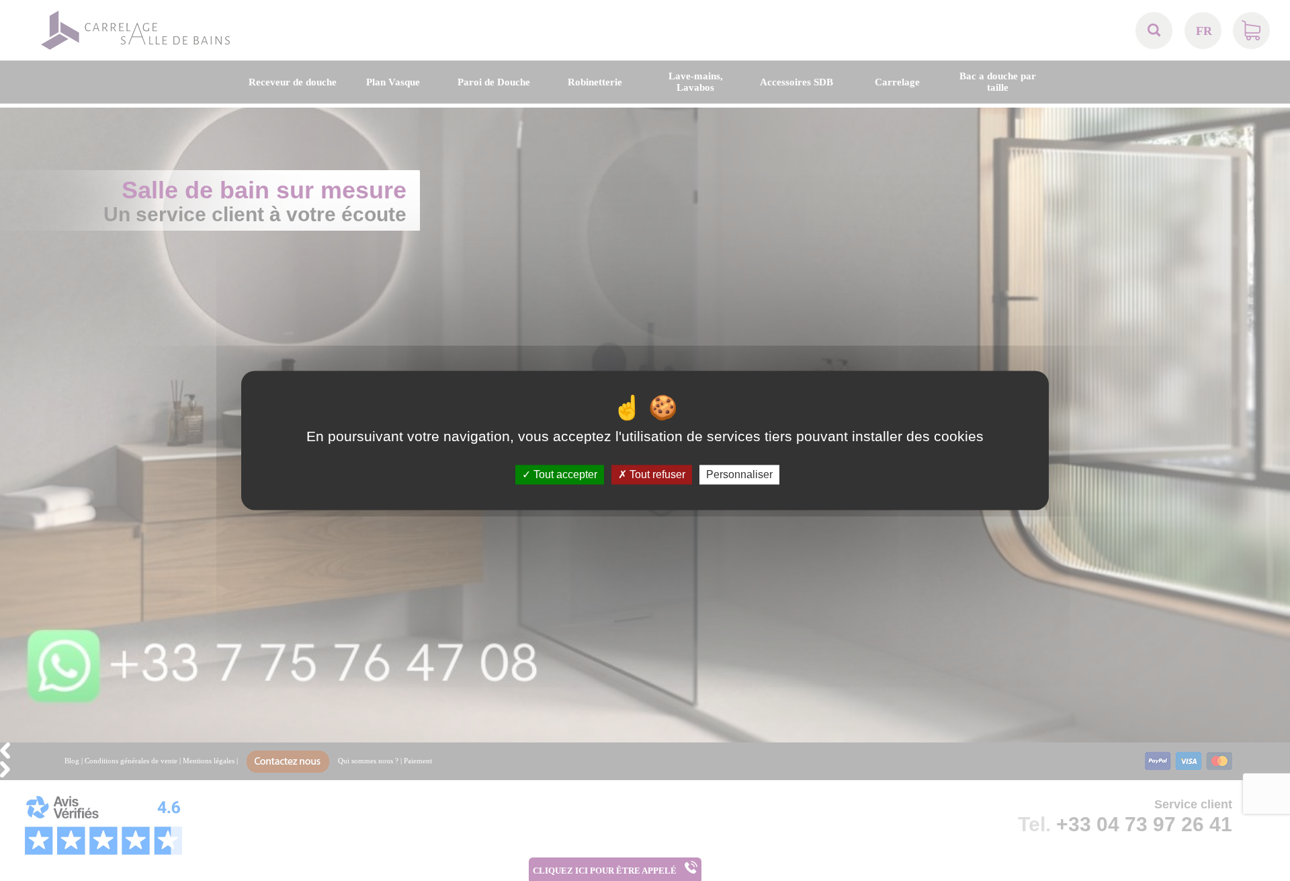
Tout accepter (564, 474)
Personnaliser (739, 474)
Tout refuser (656, 474)
